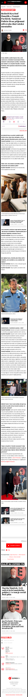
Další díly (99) (23, 130)
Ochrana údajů (14, 683)
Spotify (3, 461)
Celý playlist (10, 3)
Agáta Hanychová (13, 554)
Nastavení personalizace (10, 694)
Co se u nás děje (8, 642)
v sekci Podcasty (16, 457)
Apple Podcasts (10, 461)
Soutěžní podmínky (14, 682)
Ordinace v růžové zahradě (14, 556)
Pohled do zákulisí (9, 640)
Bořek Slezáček (22, 554)
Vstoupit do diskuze (15, 545)
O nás (14, 685)
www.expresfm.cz (10, 668)
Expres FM (8, 663)
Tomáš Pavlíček (10, 559)
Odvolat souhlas (19, 694)
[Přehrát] (25, 2)
